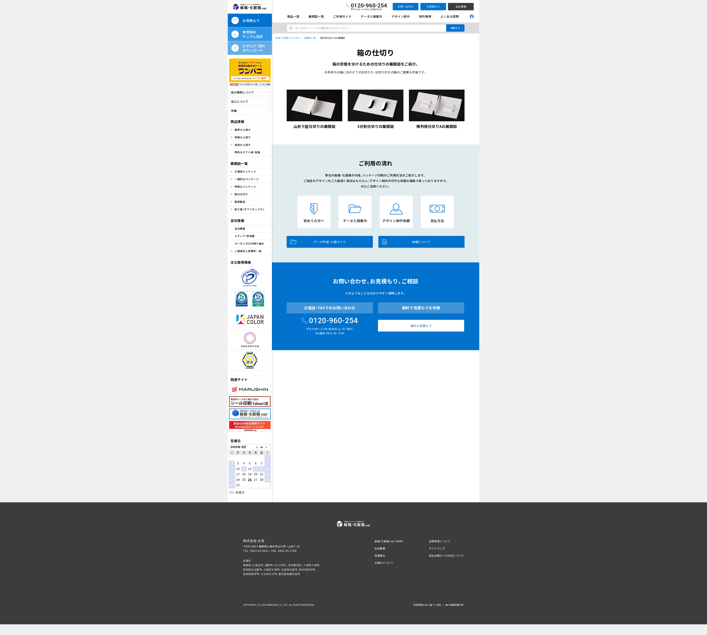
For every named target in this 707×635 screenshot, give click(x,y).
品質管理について (440, 541)
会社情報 (460, 6)
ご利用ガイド (342, 16)
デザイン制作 (400, 16)
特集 (234, 111)
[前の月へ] (256, 447)
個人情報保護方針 (454, 604)
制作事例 (425, 16)
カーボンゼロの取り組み (249, 243)
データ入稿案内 (371, 16)
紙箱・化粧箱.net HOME (288, 37)
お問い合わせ (406, 6)
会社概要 (240, 228)
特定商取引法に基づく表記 (427, 604)
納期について (421, 242)
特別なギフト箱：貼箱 (247, 152)
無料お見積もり (421, 325)
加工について (239, 101)
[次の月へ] (267, 447)
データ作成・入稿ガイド (330, 242)
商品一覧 (293, 16)
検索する (455, 28)
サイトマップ (437, 548)
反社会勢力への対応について (446, 555)
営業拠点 (379, 555)
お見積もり (433, 6)
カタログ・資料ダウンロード (253, 48)
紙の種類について (242, 92)
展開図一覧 (316, 16)
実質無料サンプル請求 (252, 34)
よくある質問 (449, 16)
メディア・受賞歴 (245, 236)
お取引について (383, 563)
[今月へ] (262, 447)
